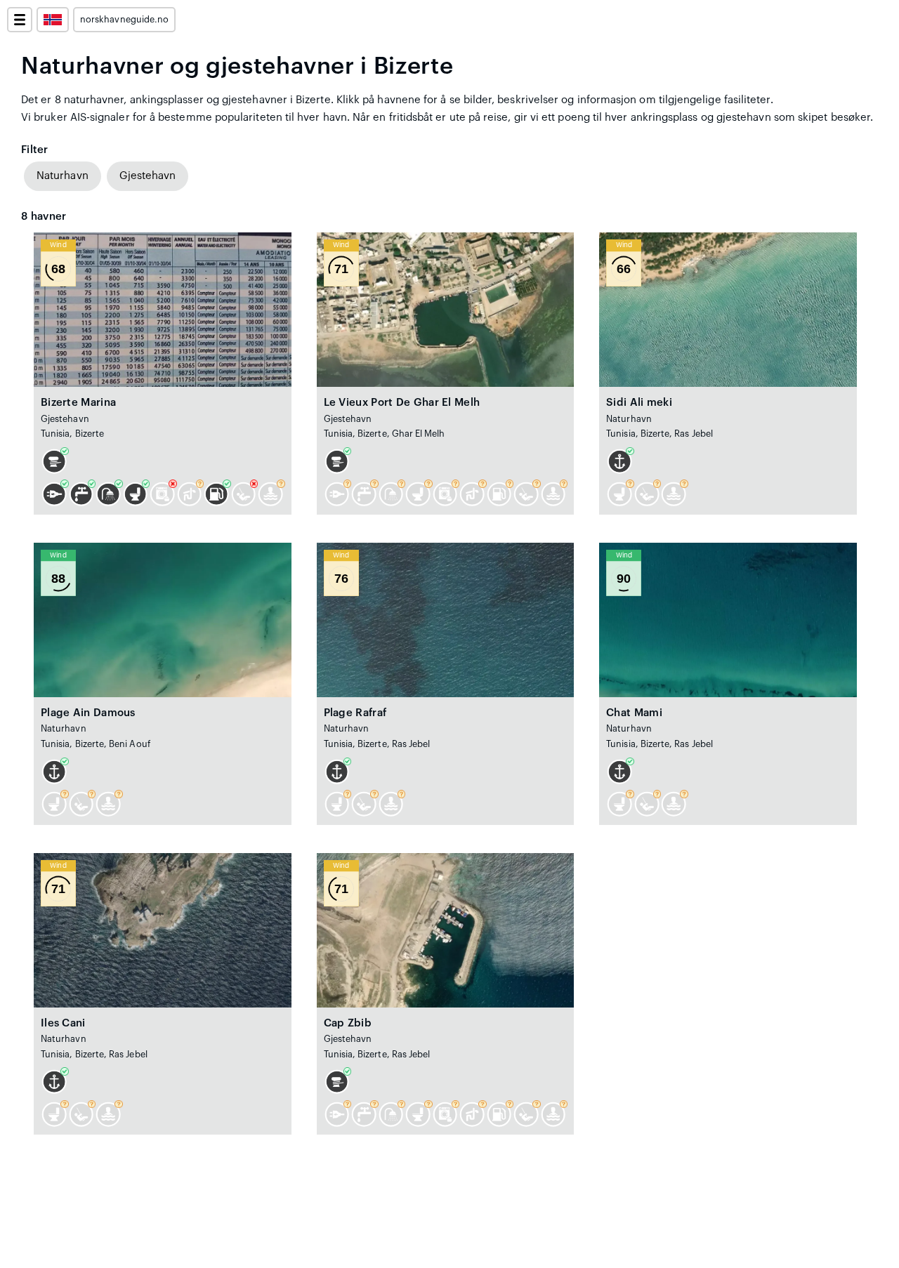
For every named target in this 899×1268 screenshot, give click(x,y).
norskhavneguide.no (124, 19)
